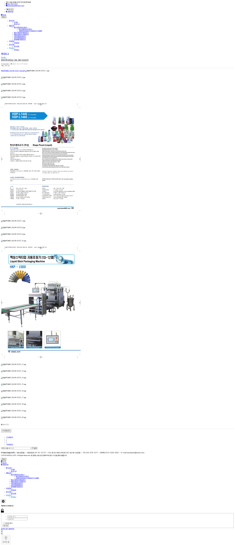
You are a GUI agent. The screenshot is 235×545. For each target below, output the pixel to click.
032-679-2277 (12, 4)
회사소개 (11, 21)
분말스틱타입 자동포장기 (21, 34)
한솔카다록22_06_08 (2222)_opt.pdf (13, 71)
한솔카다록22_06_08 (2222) (15, 60)
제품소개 (11, 26)
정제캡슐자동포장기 (20, 39)
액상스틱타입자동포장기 (21, 33)
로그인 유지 (8, 523)
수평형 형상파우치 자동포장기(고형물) (30, 31)
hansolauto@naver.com (15, 6)
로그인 (10, 9)
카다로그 (11, 48)
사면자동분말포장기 (20, 38)
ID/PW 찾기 (4, 529)
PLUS (4, 15)
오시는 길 (17, 24)
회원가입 (10, 12)
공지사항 (11, 45)
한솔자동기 (6, 64)
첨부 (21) (6, 424)
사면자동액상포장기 (20, 36)
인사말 (16, 22)
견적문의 (11, 41)
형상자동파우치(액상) (20, 27)
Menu (4, 17)
